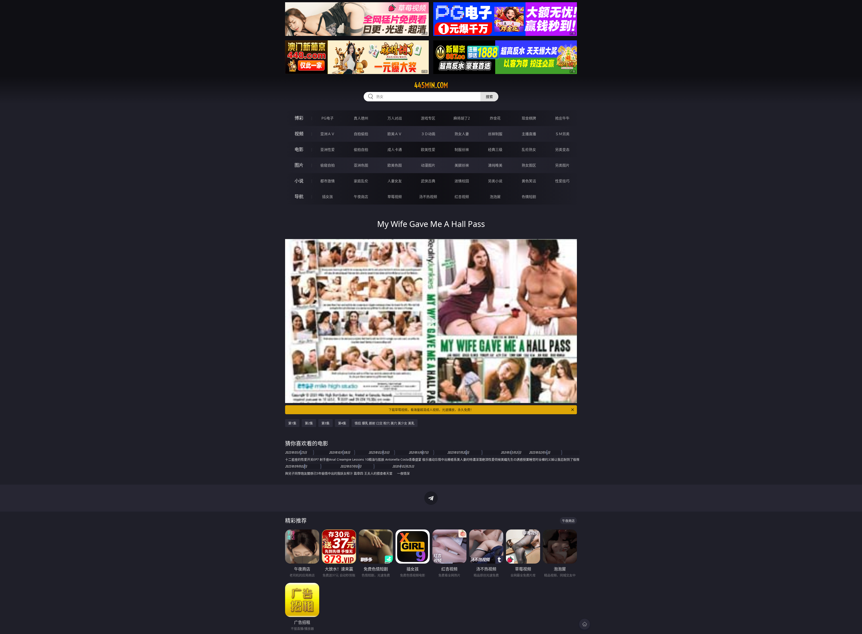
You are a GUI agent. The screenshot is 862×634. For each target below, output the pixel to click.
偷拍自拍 (361, 149)
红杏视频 (462, 196)
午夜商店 (361, 196)
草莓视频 (394, 196)
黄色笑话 (529, 181)
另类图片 (562, 165)
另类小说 (495, 181)
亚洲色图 (361, 165)
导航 (299, 197)
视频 (299, 134)
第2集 (309, 423)
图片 (299, 165)
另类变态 (562, 149)
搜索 (489, 96)
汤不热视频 (428, 196)
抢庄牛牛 (562, 118)
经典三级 (495, 149)
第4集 (342, 423)
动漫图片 (428, 165)
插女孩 (327, 196)
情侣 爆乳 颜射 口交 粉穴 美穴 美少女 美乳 (384, 423)
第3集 (325, 423)
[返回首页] (584, 624)
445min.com (431, 85)
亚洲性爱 (327, 149)
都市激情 (327, 181)
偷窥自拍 (327, 165)
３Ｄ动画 (428, 133)
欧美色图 (394, 165)
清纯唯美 (495, 165)
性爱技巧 (562, 181)
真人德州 (361, 118)
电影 (299, 149)
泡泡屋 (495, 196)
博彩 (299, 118)
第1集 (292, 423)
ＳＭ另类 (562, 133)
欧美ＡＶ (394, 133)
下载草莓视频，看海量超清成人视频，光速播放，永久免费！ (431, 409)
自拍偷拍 (361, 133)
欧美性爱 (428, 149)
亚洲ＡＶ (327, 133)
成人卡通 (394, 149)
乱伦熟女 (529, 149)
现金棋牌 (529, 118)
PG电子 (327, 118)
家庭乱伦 (361, 181)
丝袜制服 (495, 133)
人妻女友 (394, 181)
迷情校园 (462, 181)
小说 (299, 181)
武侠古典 (428, 181)
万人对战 (394, 118)
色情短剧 (529, 196)
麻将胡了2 (461, 118)
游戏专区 (428, 118)
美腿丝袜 (462, 165)
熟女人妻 (462, 133)
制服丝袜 (462, 149)
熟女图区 (529, 165)
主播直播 (529, 133)
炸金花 (495, 118)
